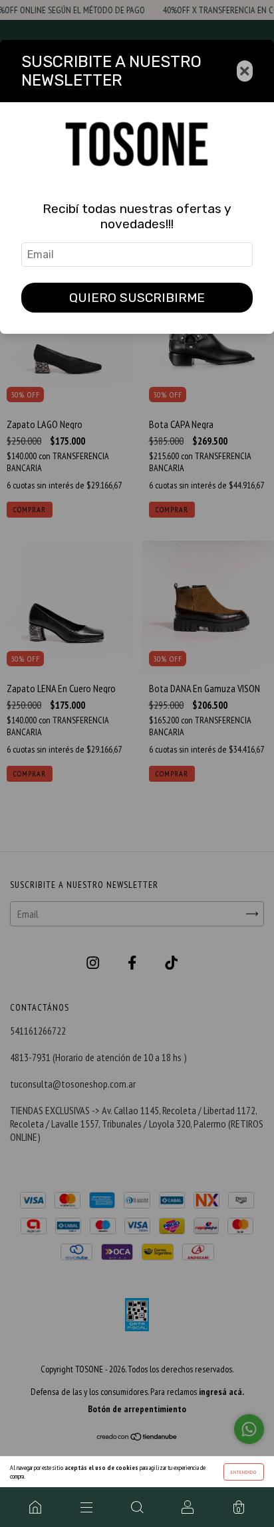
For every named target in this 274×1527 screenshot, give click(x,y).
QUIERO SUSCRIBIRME (137, 297)
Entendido (244, 1472)
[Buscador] (137, 1507)
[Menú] (86, 1507)
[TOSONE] (35, 1507)
